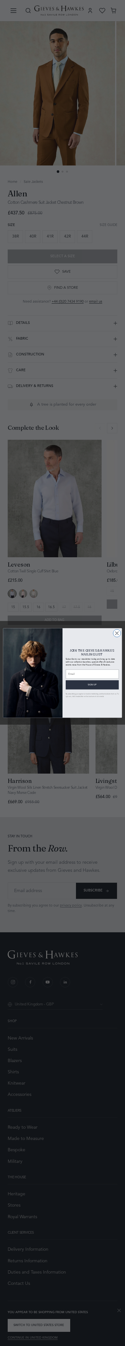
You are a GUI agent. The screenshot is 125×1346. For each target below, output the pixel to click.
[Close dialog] (117, 633)
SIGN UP (92, 684)
